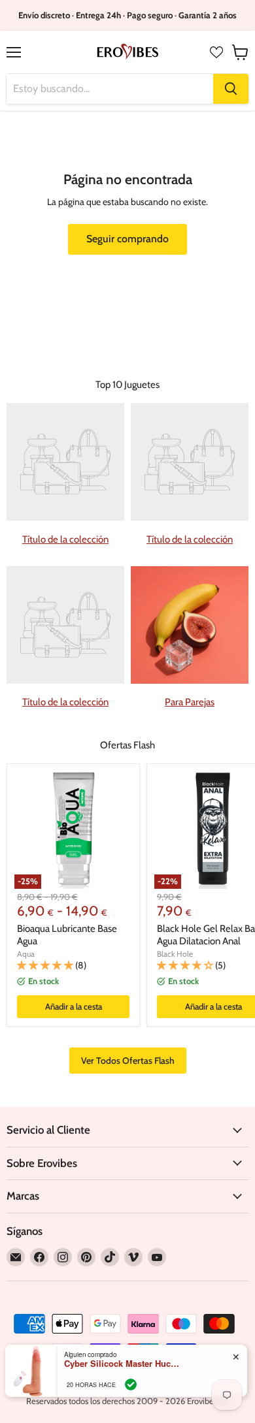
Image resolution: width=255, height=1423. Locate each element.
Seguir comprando (127, 238)
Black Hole (175, 954)
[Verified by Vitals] (131, 1384)
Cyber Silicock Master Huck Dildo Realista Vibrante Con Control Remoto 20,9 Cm (123, 1363)
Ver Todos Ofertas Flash (128, 1060)
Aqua (26, 954)
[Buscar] (230, 89)
